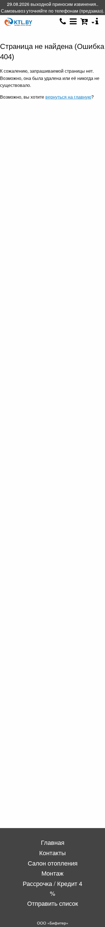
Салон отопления (53, 863)
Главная (52, 842)
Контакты (52, 852)
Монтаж (52, 873)
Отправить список (52, 903)
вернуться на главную (68, 97)
